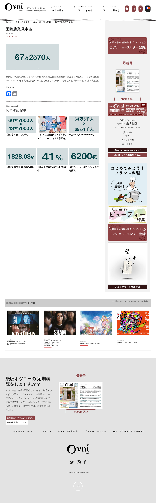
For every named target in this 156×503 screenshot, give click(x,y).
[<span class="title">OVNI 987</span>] (127, 81)
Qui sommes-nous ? (129, 431)
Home (9, 22)
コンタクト (46, 431)
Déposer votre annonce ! (127, 150)
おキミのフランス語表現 (127, 287)
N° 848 (9, 34)
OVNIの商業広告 (68, 431)
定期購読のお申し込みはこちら (20, 418)
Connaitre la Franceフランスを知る (84, 8)
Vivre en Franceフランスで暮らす (110, 8)
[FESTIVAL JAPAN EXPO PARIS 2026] (90, 348)
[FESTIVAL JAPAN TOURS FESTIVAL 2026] (127, 348)
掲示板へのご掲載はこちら (127, 155)
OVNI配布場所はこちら (16, 422)
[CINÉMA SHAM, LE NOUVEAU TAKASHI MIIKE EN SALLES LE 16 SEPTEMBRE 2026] (54, 348)
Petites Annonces (127, 123)
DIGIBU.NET (31, 303)
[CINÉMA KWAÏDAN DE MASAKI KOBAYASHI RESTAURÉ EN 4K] (17, 348)
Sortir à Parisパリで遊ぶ (58, 8)
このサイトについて (22, 431)
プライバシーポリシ (96, 431)
